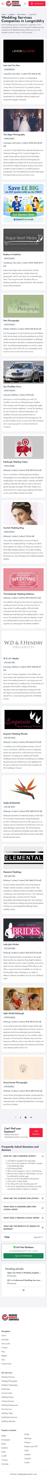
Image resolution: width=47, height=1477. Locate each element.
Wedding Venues (7, 1397)
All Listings (5, 1339)
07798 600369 (9, 1017)
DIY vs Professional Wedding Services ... (24, 1280)
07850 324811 (9, 139)
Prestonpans (7, 143)
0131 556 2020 (9, 738)
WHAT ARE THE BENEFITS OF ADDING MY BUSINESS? (22, 1227)
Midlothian (13, 329)
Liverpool (27, 1458)
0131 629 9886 (9, 948)
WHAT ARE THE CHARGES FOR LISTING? (21, 1198)
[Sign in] (25, 3)
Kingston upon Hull (30, 1446)
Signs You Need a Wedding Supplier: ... (24, 1272)
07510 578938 (9, 466)
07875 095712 (9, 532)
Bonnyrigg (7, 667)
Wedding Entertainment (9, 1405)
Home (3, 1335)
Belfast (3, 1436)
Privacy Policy (6, 1363)
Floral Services (6, 1409)
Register (4, 1355)
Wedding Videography (9, 1385)
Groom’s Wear (6, 1393)
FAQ (3, 1359)
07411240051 (9, 1087)
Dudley (26, 1434)
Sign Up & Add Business (23, 1256)
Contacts (4, 1347)
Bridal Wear (5, 1389)
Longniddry (7, 74)
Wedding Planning (7, 1377)
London (27, 1462)
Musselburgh (7, 263)
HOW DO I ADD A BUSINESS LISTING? (20, 1156)
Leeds (26, 1450)
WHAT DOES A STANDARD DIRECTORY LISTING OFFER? (20, 1208)
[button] (42, 1237)
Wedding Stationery (8, 1421)
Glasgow (27, 1442)
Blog (3, 1351)
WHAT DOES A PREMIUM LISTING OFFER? (22, 1218)
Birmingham (5, 1440)
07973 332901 (9, 258)
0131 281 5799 (9, 807)
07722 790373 (9, 325)
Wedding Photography (9, 1381)
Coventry (4, 1460)
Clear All (37, 1237)
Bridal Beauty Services (9, 1417)
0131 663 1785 (9, 662)
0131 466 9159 (9, 876)
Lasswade (6, 395)
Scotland (24, 74)
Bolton (3, 1444)
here (12, 1161)
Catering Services (7, 1401)
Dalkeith (6, 329)
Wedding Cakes (7, 1413)
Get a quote (5, 1343)
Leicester (27, 1454)
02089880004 (9, 69)
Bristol (3, 1452)
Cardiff (3, 1456)
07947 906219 (9, 391)
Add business (36, 1132)
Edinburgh (6, 470)
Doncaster (5, 1464)
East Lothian (16, 74)
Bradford (4, 1448)
